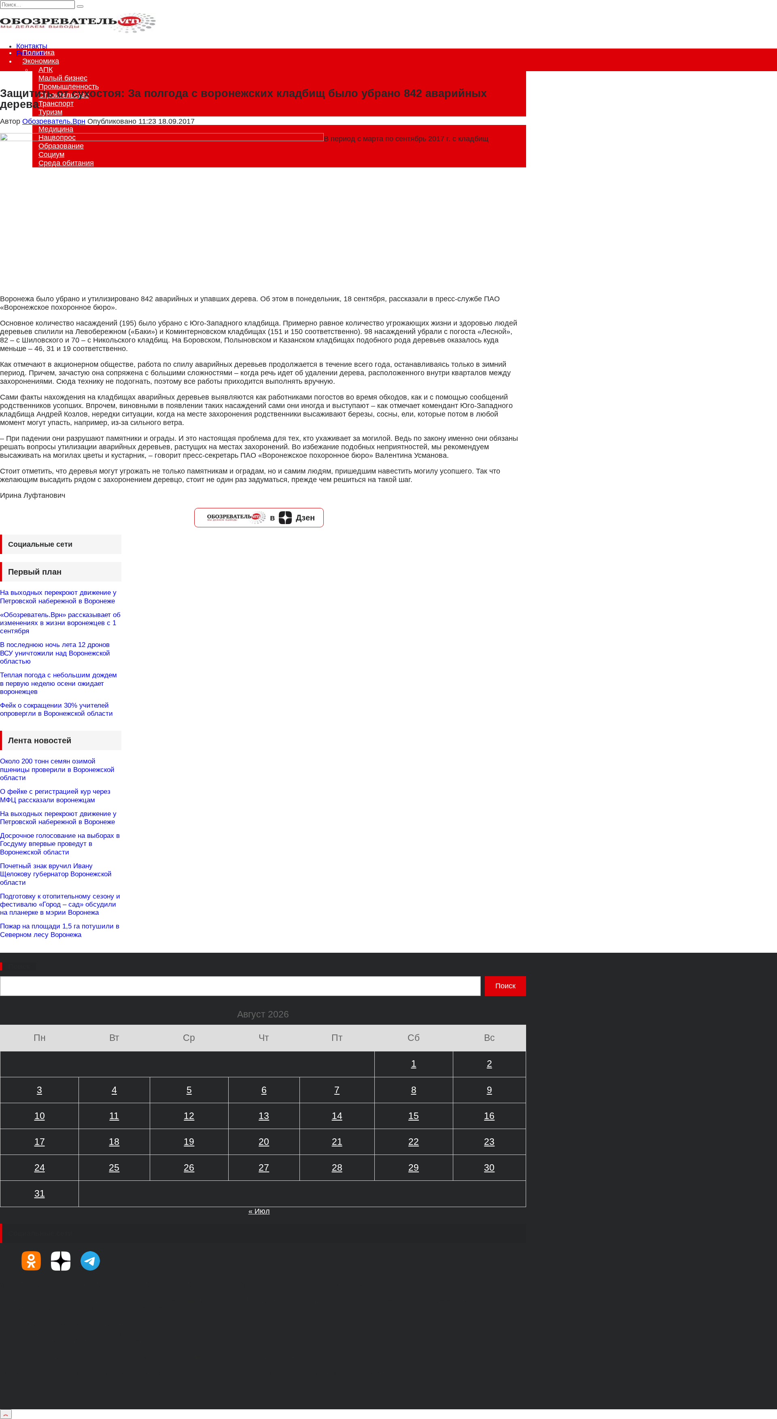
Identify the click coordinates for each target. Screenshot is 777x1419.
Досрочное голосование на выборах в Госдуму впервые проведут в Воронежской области (60, 844)
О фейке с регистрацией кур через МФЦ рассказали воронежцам (55, 796)
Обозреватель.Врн (53, 121)
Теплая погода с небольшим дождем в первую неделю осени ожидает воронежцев (58, 683)
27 (264, 1167)
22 (413, 1141)
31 (39, 1193)
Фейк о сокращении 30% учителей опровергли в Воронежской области (56, 709)
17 (39, 1141)
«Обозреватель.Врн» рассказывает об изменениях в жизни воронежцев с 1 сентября (60, 623)
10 (39, 1115)
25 (114, 1167)
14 (337, 1115)
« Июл (259, 1211)
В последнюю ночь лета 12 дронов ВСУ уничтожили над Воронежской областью (55, 653)
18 (114, 1141)
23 (489, 1141)
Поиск (19, 966)
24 (39, 1167)
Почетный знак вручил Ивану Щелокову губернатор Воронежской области (56, 874)
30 (489, 1167)
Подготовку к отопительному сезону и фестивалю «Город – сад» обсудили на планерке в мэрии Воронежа (60, 904)
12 (189, 1115)
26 (189, 1167)
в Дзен (292, 517)
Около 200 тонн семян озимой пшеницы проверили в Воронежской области (57, 769)
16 (489, 1115)
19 (189, 1141)
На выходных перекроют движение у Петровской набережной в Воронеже (58, 597)
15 (413, 1115)
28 (337, 1167)
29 (413, 1167)
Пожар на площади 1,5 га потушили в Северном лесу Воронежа (59, 930)
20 (264, 1141)
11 (114, 1115)
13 (264, 1115)
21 (337, 1141)
